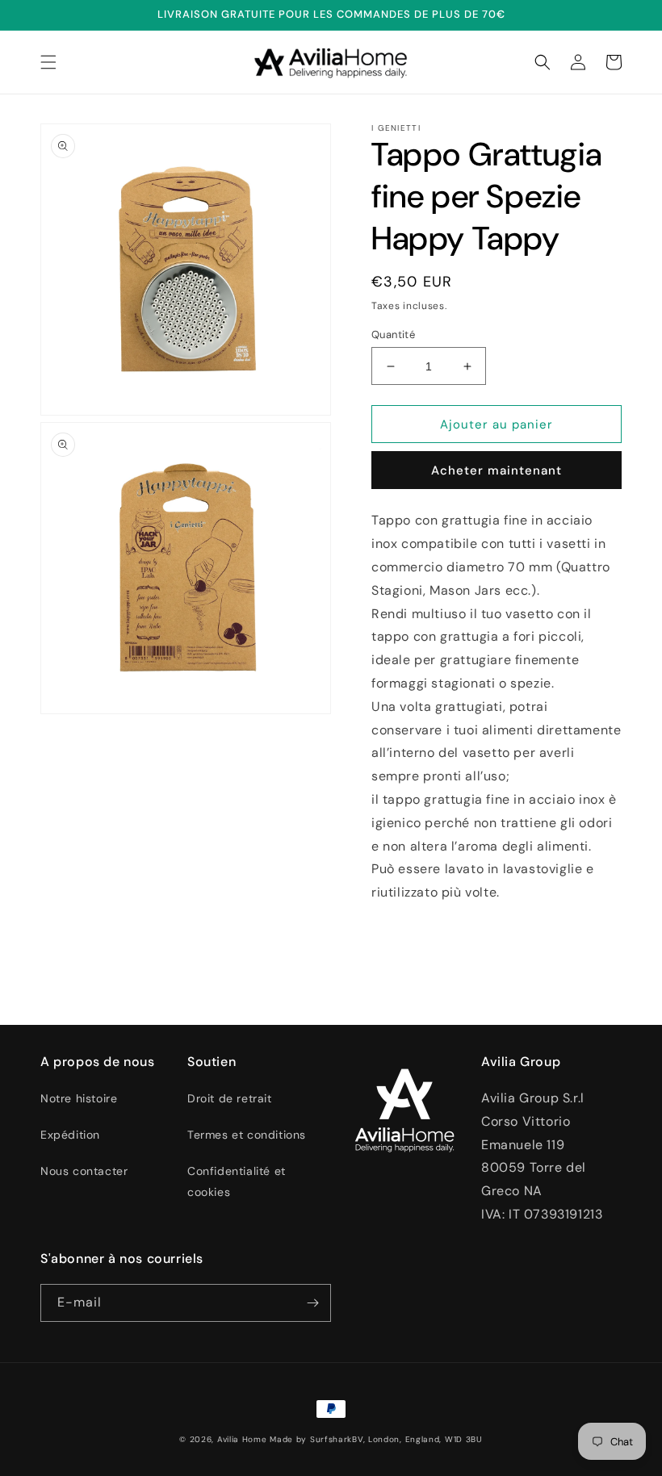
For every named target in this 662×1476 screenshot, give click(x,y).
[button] (48, 62)
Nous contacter (84, 1171)
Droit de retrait (229, 1098)
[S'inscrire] (312, 1303)
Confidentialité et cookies (236, 1181)
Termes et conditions (246, 1134)
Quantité (393, 334)
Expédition (70, 1134)
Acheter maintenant (496, 470)
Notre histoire (78, 1098)
